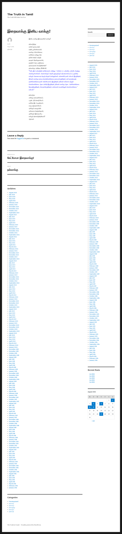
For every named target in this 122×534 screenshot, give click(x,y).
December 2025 (14, 207)
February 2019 (13, 369)
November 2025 (14, 209)
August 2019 (12, 357)
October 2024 (13, 233)
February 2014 (13, 486)
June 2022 (12, 289)
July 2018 (11, 383)
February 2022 (13, 297)
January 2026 (13, 205)
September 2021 (14, 307)
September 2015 (14, 447)
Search (90, 32)
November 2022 (14, 279)
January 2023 (13, 275)
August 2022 (13, 285)
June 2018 (12, 385)
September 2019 (14, 355)
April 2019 (12, 365)
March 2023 (12, 271)
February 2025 (13, 225)
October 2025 (13, 211)
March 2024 (12, 247)
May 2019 (12, 363)
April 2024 (12, 245)
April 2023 (12, 269)
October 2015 (13, 445)
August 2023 (13, 261)
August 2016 (12, 427)
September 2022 (14, 283)
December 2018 (14, 373)
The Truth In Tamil (20, 14)
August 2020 (13, 333)
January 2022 (13, 299)
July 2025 (12, 217)
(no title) (92, 374)
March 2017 (12, 413)
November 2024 (14, 231)
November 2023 (14, 255)
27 (101, 414)
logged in (20, 138)
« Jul (93, 421)
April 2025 (12, 223)
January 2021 (13, 323)
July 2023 (12, 263)
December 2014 (14, 466)
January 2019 (13, 371)
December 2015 (14, 441)
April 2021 (12, 317)
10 (89, 407)
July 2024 (12, 239)
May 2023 (12, 267)
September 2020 (14, 331)
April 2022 (12, 293)
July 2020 (12, 335)
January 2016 (13, 439)
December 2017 (13, 397)
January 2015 (13, 464)
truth (8, 44)
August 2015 (12, 449)
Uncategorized (13, 501)
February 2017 (13, 415)
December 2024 (14, 229)
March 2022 (12, 295)
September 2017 (14, 401)
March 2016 (12, 435)
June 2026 (12, 197)
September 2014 (14, 472)
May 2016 (12, 431)
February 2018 (13, 393)
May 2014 (12, 480)
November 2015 (13, 443)
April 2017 (12, 411)
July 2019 (11, 359)
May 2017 (12, 409)
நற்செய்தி (9, 49)
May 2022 (12, 291)
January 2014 (13, 488)
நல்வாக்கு (11, 503)
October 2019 (13, 353)
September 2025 (14, 213)
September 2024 (14, 235)
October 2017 (13, 399)
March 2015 (12, 459)
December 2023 (14, 253)
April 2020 (12, 341)
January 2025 (13, 227)
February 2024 (13, 249)
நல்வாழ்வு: (11, 509)
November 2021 (14, 303)
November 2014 (14, 468)
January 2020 (13, 347)
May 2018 (12, 387)
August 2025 (13, 215)
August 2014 (12, 474)
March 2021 (12, 319)
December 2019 (14, 349)
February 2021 (13, 321)
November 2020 (14, 327)
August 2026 (13, 192)
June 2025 (12, 219)
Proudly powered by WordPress (31, 525)
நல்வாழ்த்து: (12, 507)
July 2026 (12, 194)
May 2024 (12, 243)
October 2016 (13, 423)
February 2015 (13, 461)
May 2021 (12, 315)
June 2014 (12, 478)
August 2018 (12, 381)
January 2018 (13, 395)
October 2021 (13, 305)
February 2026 (13, 203)
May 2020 (12, 339)
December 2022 (14, 277)
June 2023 (12, 265)
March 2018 (12, 391)
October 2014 (13, 470)
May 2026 (12, 199)
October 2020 (13, 329)
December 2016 (14, 419)
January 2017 (13, 417)
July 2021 (12, 311)
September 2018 (14, 379)
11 (93, 407)
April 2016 (12, 433)
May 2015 (12, 455)
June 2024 (12, 241)
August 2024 (13, 237)
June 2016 (12, 429)
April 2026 (12, 201)
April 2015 (12, 457)
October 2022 (13, 281)
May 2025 (12, 221)
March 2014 (12, 484)
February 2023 (13, 273)
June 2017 (12, 407)
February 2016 (13, 437)
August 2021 (13, 309)
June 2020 (12, 337)
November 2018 (14, 375)
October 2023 (13, 257)
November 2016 (13, 421)
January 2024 (13, 251)
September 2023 (14, 259)
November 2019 (13, 351)
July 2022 (12, 287)
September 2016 (14, 425)
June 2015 (12, 453)
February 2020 (13, 345)
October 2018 (13, 377)
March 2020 (12, 343)
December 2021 (14, 301)
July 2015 (11, 451)
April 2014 (12, 482)
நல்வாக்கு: (11, 505)
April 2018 (12, 389)
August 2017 (12, 403)
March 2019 (12, 367)
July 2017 (11, 405)
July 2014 (11, 476)
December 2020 (14, 325)
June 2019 (12, 361)
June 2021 (12, 313)
